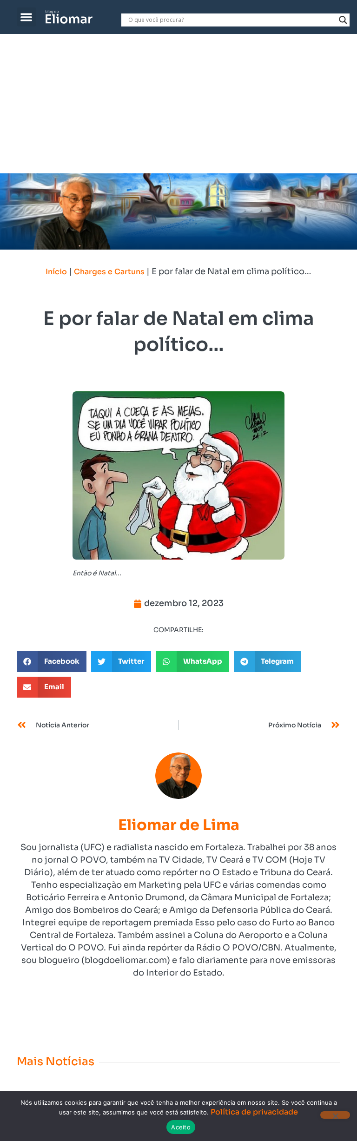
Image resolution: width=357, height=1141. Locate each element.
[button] (26, 16)
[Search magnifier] (343, 19)
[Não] (335, 1115)
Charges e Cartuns (109, 272)
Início (56, 272)
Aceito (181, 1127)
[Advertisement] (178, 104)
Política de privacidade (254, 1112)
